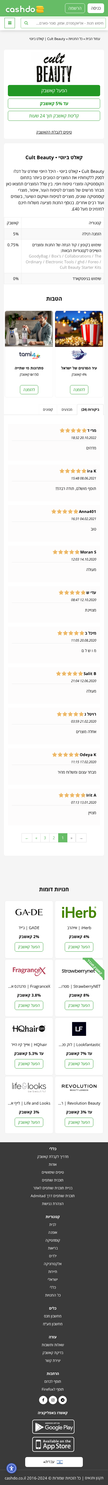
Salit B (90, 673)
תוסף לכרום (52, 1381)
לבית (52, 1224)
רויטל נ (90, 714)
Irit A (91, 795)
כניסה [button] (96, 8)
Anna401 (87, 511)
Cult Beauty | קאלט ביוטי (47, 38)
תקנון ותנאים (94, 1477)
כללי (53, 1287)
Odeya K (88, 754)
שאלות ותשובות (53, 1344)
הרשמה (75, 8)
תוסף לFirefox (53, 1389)
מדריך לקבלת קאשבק (52, 1156)
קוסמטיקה (52, 1240)
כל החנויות (75, 38)
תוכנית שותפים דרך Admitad (53, 1195)
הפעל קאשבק (54, 90)
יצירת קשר (53, 1360)
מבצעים (67, 409)
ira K (91, 471)
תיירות (52, 1271)
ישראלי (53, 1279)
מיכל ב (90, 633)
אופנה (52, 1232)
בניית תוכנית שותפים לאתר (52, 1187)
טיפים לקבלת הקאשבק (54, 132)
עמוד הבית (93, 38)
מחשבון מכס (52, 1315)
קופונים (48, 409)
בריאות (53, 1248)
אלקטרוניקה (53, 1263)
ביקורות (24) (90, 409)
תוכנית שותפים (52, 1180)
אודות (53, 1164)
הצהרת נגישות (53, 1203)
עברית (51, 1461)
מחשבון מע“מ (52, 1323)
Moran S (88, 552)
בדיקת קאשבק (52, 1352)
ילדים (53, 1255)
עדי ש (91, 592)
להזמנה (79, 389)
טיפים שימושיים (53, 1172)
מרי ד (91, 430)
